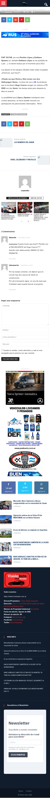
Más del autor (36, 198)
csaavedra (25, 190)
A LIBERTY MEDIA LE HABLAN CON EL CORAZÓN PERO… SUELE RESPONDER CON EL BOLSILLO (41, 217)
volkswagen (22, 114)
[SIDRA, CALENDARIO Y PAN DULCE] (44, 160)
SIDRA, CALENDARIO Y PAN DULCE (23, 160)
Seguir (41, 482)
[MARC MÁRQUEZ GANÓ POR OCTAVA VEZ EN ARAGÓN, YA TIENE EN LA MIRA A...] (6, 560)
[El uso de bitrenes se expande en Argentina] (6, 533)
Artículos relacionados (17, 198)
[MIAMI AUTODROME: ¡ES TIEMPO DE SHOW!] (25, 207)
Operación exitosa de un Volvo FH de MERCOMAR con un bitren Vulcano (27, 516)
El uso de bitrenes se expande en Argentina (30, 530)
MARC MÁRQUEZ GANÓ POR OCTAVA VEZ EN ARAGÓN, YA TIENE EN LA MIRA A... (29, 558)
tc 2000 (13, 114)
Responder (12, 259)
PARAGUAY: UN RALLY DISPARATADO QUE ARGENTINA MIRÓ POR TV (23, 690)
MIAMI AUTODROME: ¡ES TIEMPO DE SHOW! (25, 215)
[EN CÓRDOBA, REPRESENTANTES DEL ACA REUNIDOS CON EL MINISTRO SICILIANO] (8, 207)
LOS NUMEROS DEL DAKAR (24, 142)
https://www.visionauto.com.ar (15, 596)
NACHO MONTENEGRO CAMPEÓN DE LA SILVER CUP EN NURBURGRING (31, 543)
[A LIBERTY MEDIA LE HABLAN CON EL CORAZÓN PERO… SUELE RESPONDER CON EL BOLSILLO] (41, 207)
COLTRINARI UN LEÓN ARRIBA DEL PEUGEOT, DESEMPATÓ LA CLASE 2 (24, 682)
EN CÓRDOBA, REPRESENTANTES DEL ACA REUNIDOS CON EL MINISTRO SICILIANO (8, 217)
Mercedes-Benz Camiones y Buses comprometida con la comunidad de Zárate (30, 502)
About (20, 791)
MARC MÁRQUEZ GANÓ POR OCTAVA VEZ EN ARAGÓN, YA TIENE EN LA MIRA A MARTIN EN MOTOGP (23, 674)
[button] (46, 4)
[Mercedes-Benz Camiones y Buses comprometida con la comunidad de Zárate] (6, 505)
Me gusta (9, 482)
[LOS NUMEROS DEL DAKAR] (6, 142)
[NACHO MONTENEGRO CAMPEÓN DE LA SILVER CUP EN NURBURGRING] (6, 546)
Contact (29, 791)
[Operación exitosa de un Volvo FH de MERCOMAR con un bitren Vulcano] (6, 519)
